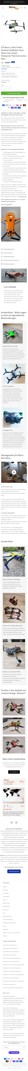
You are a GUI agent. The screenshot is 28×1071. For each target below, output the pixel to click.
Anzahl (2, 85)
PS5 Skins (5, 936)
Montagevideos (6, 906)
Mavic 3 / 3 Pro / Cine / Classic (8, 73)
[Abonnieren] (23, 1047)
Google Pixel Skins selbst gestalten (11, 951)
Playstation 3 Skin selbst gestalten (11, 977)
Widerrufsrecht (6, 903)
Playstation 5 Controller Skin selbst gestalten (13, 964)
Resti (8, 805)
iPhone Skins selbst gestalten (10, 945)
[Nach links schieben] (10, 42)
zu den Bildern (14, 772)
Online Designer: (22, 196)
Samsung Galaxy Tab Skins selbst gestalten (13, 987)
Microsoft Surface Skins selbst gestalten (12, 958)
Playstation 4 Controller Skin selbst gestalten (13, 974)
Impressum (5, 890)
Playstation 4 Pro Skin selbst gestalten (12, 968)
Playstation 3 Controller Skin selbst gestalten (13, 981)
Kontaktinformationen (17, 1067)
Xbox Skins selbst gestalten (9, 984)
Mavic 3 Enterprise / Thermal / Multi (9, 76)
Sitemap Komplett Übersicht (9, 922)
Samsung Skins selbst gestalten (10, 948)
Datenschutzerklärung (14, 1065)
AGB (4, 913)
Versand (24, 1065)
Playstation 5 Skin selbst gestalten (11, 961)
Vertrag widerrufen (14, 871)
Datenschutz (6, 909)
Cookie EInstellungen (8, 919)
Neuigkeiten (5, 929)
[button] (2, 7)
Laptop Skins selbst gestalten (10, 955)
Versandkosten (4, 68)
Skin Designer (6, 893)
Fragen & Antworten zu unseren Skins (11, 932)
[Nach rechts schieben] (17, 42)
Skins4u (6, 1063)
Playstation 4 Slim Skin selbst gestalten (12, 971)
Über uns (5, 900)
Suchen (4, 926)
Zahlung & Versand (7, 916)
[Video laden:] (14, 472)
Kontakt (5, 886)
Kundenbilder (6, 896)
